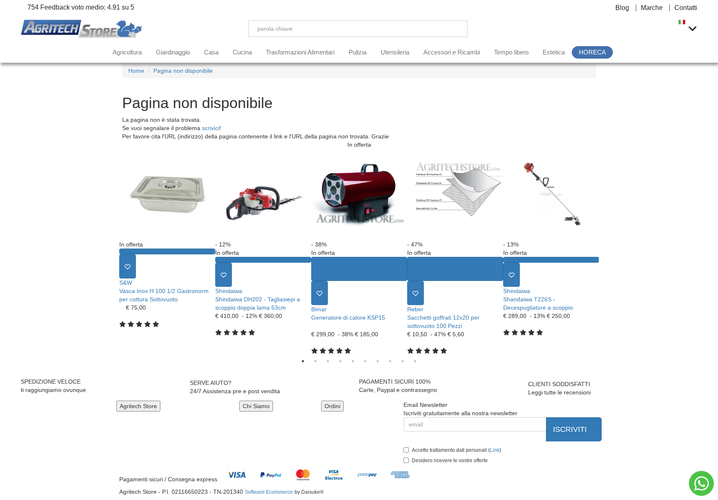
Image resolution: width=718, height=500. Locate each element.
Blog (622, 8)
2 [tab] (315, 361)
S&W (125, 282)
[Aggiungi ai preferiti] (127, 266)
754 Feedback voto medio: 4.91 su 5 (80, 7)
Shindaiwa (228, 291)
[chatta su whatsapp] (701, 483)
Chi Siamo (256, 406)
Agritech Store (138, 406)
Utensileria (395, 52)
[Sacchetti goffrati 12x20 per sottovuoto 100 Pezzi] (455, 194)
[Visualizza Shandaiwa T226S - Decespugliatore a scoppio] (551, 260)
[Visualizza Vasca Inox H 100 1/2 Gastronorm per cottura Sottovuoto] (167, 251)
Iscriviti (571, 429)
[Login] (624, 29)
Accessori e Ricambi (451, 52)
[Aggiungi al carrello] (359, 269)
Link (494, 450)
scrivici (210, 128)
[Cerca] (455, 28)
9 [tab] (402, 361)
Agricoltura (127, 52)
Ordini (332, 406)
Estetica (554, 52)
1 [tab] (303, 361)
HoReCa (592, 52)
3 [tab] (328, 361)
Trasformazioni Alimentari (300, 52)
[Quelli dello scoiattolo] (83, 29)
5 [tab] (353, 361)
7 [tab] (378, 361)
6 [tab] (365, 361)
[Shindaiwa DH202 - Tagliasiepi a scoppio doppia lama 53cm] (263, 194)
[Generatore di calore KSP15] (359, 194)
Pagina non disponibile (183, 70)
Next (605, 252)
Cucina (242, 52)
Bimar (319, 309)
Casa (211, 52)
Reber (415, 309)
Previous (113, 252)
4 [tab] (340, 361)
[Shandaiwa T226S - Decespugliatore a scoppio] (551, 194)
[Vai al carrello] (663, 29)
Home (136, 70)
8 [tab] (390, 361)
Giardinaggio (173, 52)
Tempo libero (511, 52)
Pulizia (357, 52)
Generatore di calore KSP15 (348, 317)
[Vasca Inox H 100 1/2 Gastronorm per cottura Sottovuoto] (167, 194)
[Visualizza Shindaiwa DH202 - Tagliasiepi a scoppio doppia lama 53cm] (263, 260)
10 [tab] (415, 361)
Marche (652, 8)
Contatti (685, 8)
